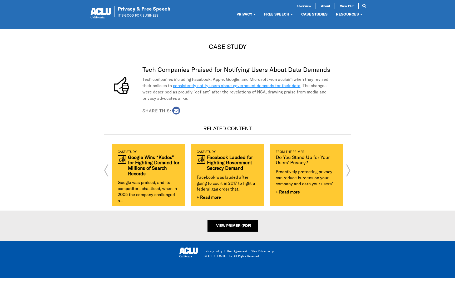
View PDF (347, 6)
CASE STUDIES (314, 14)
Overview (304, 6)
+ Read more (209, 197)
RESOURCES (348, 14)
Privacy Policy (213, 251)
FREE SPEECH (277, 14)
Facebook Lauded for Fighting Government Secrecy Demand (230, 163)
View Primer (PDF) (233, 225)
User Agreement (237, 251)
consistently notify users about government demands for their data (236, 85)
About (325, 6)
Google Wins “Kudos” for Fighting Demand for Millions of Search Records (153, 165)
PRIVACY (244, 14)
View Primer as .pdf (263, 251)
